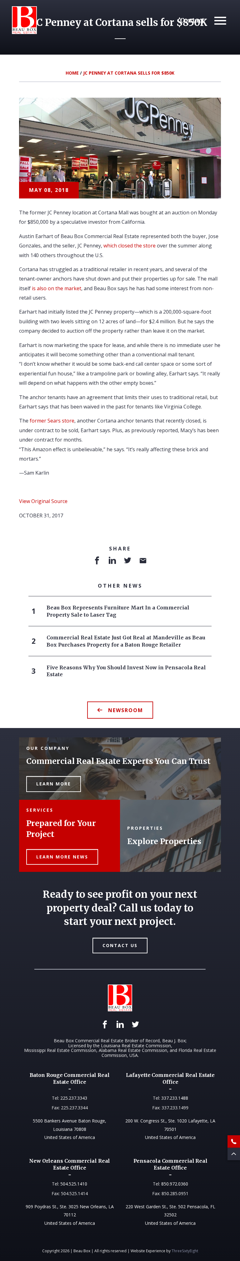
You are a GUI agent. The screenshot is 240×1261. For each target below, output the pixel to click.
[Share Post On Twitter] (128, 561)
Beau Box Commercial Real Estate (24, 20)
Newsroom (125, 710)
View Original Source (43, 501)
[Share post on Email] (143, 561)
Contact (192, 20)
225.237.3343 (73, 1098)
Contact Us (120, 945)
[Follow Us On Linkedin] (120, 1025)
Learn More (53, 784)
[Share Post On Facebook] (97, 561)
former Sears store (52, 420)
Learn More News (62, 857)
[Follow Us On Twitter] (135, 1025)
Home (72, 73)
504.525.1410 (73, 1184)
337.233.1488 (174, 1098)
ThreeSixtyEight (185, 1251)
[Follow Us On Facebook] (105, 1025)
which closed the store (129, 245)
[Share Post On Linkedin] (112, 561)
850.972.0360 (174, 1184)
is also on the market (56, 288)
